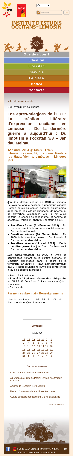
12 (33, 346)
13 (38, 346)
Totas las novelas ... (57, 405)
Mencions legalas (50, 448)
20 (38, 349)
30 (38, 339)
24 (23, 353)
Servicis (36, 72)
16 (51, 346)
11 (28, 346)
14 (42, 346)
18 (28, 349)
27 (23, 339)
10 (23, 346)
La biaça (36, 78)
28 (28, 339)
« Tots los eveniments (20, 101)
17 (23, 349)
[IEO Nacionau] (36, 24)
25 (28, 353)
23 (51, 349)
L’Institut (37, 60)
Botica (36, 84)
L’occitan (36, 66)
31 (42, 339)
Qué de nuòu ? (37, 54)
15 (46, 346)
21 (42, 349)
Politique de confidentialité (41, 452)
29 (33, 339)
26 (33, 353)
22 (46, 349)
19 (33, 349)
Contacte (37, 90)
